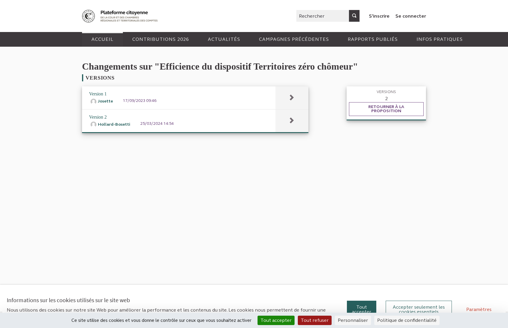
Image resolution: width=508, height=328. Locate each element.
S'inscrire (379, 16)
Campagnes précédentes (294, 39)
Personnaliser (353, 320)
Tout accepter (361, 309)
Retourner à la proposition (386, 108)
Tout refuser (315, 320)
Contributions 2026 (160, 39)
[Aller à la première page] (120, 16)
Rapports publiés (373, 39)
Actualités (224, 39)
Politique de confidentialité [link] (407, 320)
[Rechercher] (354, 16)
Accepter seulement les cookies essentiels (419, 309)
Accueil (102, 39)
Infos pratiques (440, 39)
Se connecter (410, 16)
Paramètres (479, 309)
